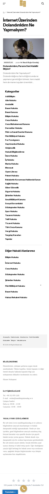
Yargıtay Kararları (13, 235)
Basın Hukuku (11, 108)
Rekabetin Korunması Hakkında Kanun (23, 179)
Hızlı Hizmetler (34, 337)
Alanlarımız (24, 337)
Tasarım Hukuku (12, 215)
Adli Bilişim (10, 96)
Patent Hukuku (12, 175)
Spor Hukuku (11, 211)
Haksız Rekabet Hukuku (16, 297)
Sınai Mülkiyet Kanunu (15, 199)
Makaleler (6, 340)
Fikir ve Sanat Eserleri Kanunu (18, 132)
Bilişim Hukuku (11, 116)
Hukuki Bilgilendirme (14, 152)
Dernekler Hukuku (13, 128)
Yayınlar (8, 239)
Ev (4, 12)
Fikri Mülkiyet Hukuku (15, 136)
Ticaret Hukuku (12, 223)
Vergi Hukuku (11, 231)
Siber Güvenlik (12, 187)
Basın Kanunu (11, 112)
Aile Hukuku (10, 100)
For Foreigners (12, 140)
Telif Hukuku (11, 219)
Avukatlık (8, 62)
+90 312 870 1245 (12, 395)
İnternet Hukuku (12, 263)
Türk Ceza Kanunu (13, 227)
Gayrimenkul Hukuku (14, 144)
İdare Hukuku (11, 156)
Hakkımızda (15, 337)
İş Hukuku (9, 160)
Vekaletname (21, 340)
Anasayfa (6, 337)
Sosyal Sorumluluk (14, 203)
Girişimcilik (10, 148)
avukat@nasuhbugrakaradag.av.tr (21, 398)
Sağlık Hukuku (11, 183)
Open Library (11, 171)
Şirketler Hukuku (12, 195)
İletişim (13, 340)
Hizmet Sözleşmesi (9, 379)
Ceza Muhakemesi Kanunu (17, 124)
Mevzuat (9, 168)
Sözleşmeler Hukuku (14, 207)
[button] (4, 3)
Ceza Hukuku (11, 120)
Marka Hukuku (11, 164)
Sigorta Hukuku (12, 191)
